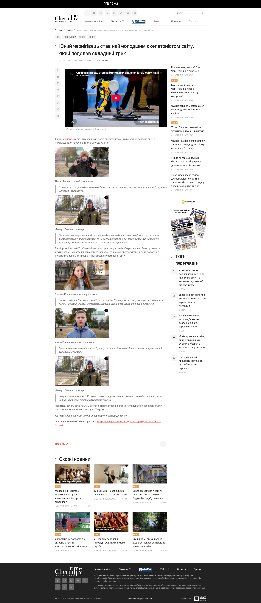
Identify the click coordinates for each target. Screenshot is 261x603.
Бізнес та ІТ (117, 21)
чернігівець (68, 139)
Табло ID (158, 21)
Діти (58, 37)
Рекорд (92, 37)
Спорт (82, 37)
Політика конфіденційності (140, 599)
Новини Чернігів (93, 21)
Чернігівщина (69, 37)
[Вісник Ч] (138, 22)
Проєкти (176, 21)
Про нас (193, 21)
